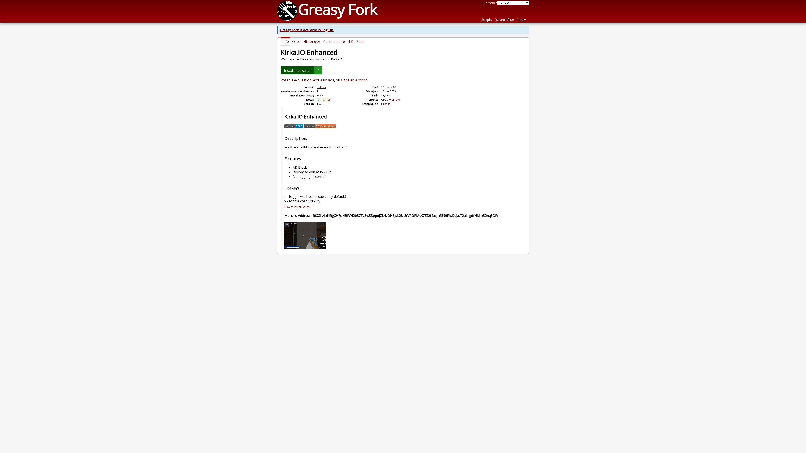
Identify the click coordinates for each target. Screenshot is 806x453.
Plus (520, 19)
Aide (510, 19)
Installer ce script (297, 70)
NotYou (321, 87)
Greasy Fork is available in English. (307, 30)
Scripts (486, 19)
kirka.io (385, 104)
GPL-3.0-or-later (391, 100)
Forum (500, 19)
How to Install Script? (297, 207)
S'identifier (490, 3)
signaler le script (354, 80)
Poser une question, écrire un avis (307, 80)
